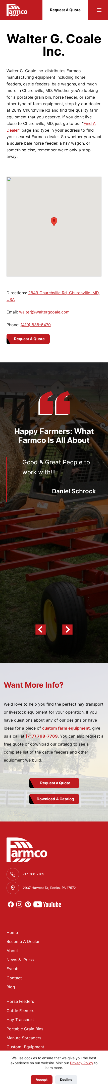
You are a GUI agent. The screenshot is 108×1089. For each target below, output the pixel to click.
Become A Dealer (23, 941)
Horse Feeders (20, 1001)
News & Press (20, 959)
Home (12, 932)
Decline (66, 1080)
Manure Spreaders (24, 1037)
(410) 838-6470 (36, 324)
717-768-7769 (33, 874)
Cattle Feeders (20, 1010)
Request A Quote (65, 9)
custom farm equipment (66, 728)
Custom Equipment (25, 1046)
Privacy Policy (81, 1063)
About (12, 950)
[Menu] (99, 10)
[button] (54, 222)
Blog (11, 986)
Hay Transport (20, 1019)
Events (13, 968)
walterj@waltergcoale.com (44, 311)
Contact (14, 977)
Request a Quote (55, 783)
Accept (41, 1080)
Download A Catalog (55, 799)
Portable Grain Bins (25, 1028)
